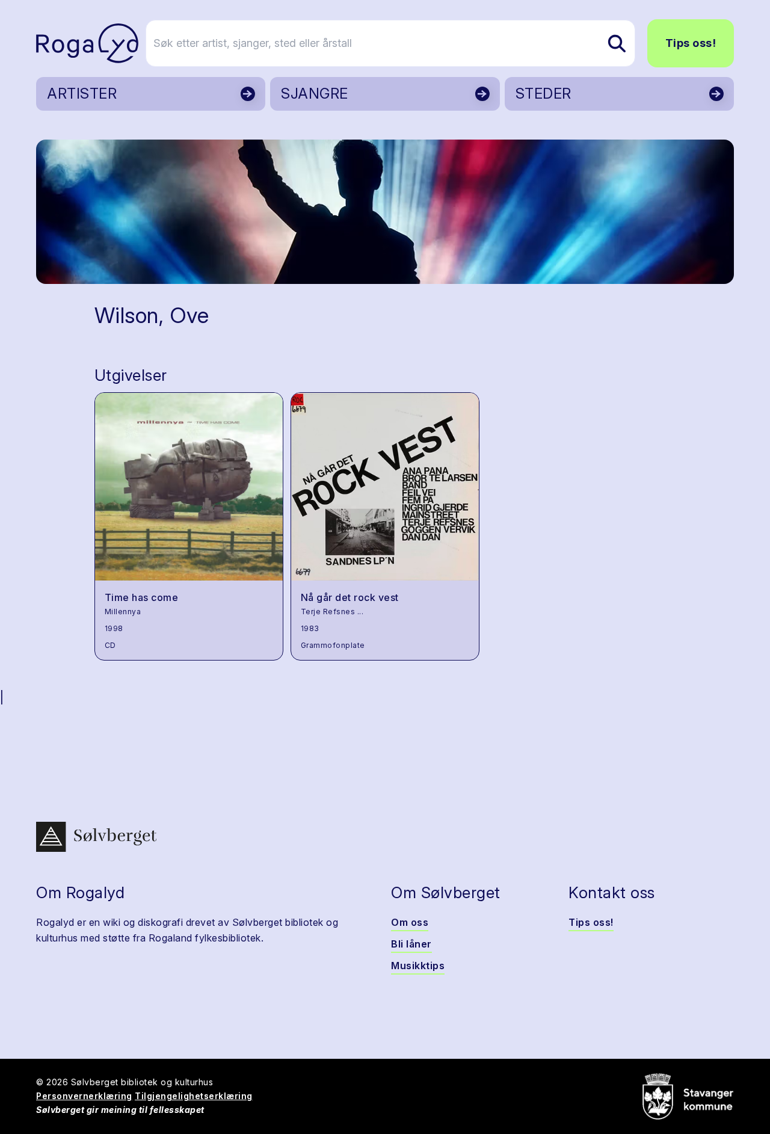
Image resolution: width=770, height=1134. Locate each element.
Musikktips (418, 966)
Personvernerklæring (84, 1096)
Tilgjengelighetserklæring (194, 1096)
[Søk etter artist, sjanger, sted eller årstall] (616, 43)
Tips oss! (690, 43)
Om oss (409, 922)
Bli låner (411, 944)
